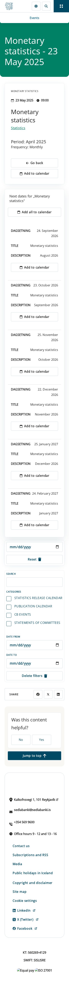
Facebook (24, 928)
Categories (13, 591)
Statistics (18, 128)
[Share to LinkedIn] (58, 694)
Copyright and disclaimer (33, 883)
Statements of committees (37, 623)
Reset (32, 559)
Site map (19, 892)
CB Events (22, 614)
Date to (11, 655)
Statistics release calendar (38, 598)
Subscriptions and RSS (30, 855)
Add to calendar (36, 173)
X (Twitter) (25, 919)
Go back (36, 163)
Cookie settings (25, 901)
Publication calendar (33, 606)
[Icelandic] (36, 6)
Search (11, 573)
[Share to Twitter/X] (48, 694)
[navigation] (61, 6)
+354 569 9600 (24, 822)
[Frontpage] (11, 6)
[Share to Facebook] (38, 694)
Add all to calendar (37, 212)
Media (17, 864)
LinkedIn (23, 910)
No (21, 740)
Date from (13, 636)
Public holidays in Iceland (33, 873)
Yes (41, 740)
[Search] (46, 6)
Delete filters (32, 676)
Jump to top (32, 756)
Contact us (21, 846)
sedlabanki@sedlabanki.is (32, 810)
